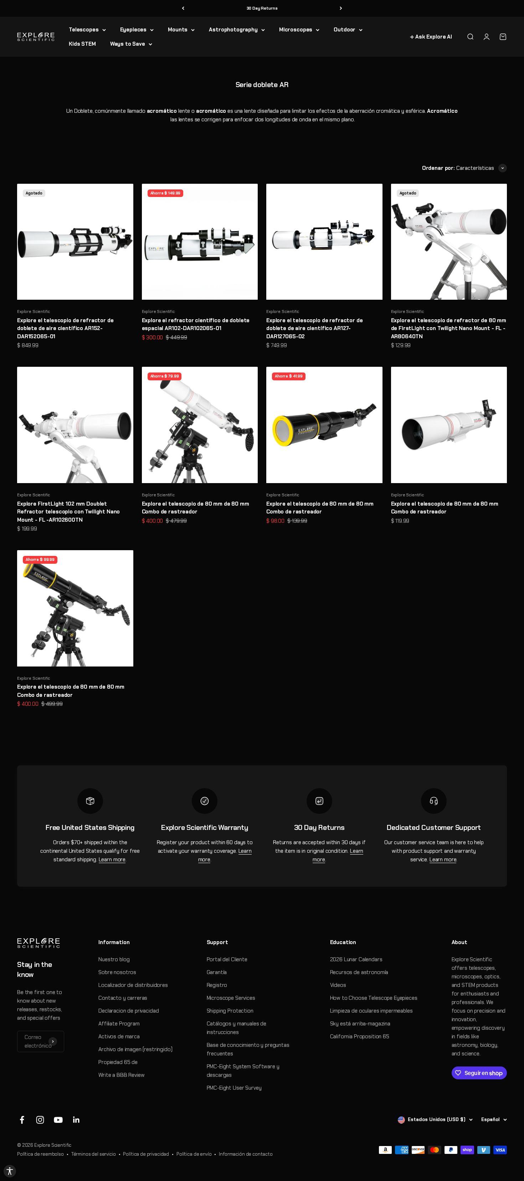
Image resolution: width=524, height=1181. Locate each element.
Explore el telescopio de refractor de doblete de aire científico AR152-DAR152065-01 (65, 328)
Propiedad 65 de (118, 1062)
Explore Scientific (33, 311)
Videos (338, 985)
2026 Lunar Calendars (356, 959)
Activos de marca (119, 1036)
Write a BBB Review (121, 1075)
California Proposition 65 (359, 1036)
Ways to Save (127, 43)
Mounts (177, 29)
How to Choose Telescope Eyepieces (373, 998)
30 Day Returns (262, 8)
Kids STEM (82, 43)
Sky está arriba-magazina (360, 1023)
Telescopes (84, 29)
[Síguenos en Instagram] (40, 1120)
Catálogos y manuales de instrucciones (237, 1028)
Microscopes (295, 29)
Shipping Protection (230, 1010)
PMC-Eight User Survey (234, 1087)
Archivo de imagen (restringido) (135, 1049)
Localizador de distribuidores (133, 985)
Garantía (217, 972)
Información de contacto (246, 1154)
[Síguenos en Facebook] (22, 1120)
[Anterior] (183, 8)
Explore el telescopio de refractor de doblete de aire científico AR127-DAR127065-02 (314, 328)
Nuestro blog (113, 959)
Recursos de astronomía (359, 972)
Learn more (112, 859)
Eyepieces (133, 29)
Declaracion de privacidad (128, 1010)
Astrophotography (233, 29)
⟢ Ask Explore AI (431, 36)
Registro (217, 985)
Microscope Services (231, 998)
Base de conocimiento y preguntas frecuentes (248, 1049)
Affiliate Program (118, 1023)
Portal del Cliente (227, 959)
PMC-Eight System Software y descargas (243, 1071)
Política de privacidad (146, 1154)
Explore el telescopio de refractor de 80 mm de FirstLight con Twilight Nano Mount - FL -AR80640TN (449, 328)
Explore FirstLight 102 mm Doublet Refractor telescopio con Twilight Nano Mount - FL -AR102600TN (68, 511)
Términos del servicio (93, 1154)
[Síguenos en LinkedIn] (76, 1120)
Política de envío (193, 1154)
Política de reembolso (40, 1154)
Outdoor (344, 29)
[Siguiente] (341, 8)
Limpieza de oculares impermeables (371, 1010)
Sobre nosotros (117, 972)
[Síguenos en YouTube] (58, 1120)
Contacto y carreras (122, 998)
